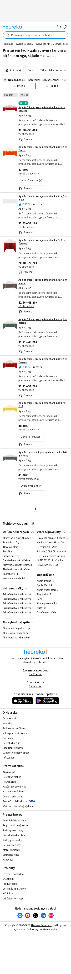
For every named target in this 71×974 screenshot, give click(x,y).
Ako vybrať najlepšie (16, 622)
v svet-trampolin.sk (28, 174)
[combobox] (35, 35)
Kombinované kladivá (14, 578)
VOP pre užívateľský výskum (18, 806)
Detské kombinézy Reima (16, 560)
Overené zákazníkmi (13, 874)
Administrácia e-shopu (15, 820)
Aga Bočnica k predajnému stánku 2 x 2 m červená (41, 242)
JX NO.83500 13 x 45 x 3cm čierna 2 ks (52, 560)
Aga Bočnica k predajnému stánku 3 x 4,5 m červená (42, 360)
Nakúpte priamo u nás (14, 787)
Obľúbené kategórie (16, 532)
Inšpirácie (8, 893)
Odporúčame (45, 575)
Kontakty (8, 723)
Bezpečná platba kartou (15, 801)
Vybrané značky (13, 588)
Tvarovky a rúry (11, 542)
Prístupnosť (9, 758)
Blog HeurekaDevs (13, 748)
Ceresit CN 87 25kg (47, 547)
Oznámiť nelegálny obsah (16, 753)
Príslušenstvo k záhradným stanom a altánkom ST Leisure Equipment (18, 608)
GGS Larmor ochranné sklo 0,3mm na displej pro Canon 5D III (52, 556)
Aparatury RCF (10, 574)
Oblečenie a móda (46, 612)
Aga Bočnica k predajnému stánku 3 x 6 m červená (41, 109)
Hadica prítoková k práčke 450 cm (52, 542)
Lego (39, 599)
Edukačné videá (11, 855)
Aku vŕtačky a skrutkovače (17, 538)
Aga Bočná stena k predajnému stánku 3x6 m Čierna (42, 454)
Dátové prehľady (12, 845)
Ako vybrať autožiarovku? (16, 637)
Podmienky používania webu (42, 929)
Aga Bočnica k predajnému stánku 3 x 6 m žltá (41, 404)
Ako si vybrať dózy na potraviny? (18, 633)
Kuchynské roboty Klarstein (18, 565)
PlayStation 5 (44, 594)
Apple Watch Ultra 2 (47, 590)
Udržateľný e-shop (13, 898)
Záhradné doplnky (62, 44)
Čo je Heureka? (11, 718)
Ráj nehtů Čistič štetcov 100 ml (52, 551)
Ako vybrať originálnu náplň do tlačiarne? (18, 628)
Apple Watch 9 (44, 585)
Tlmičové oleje (10, 547)
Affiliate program (11, 850)
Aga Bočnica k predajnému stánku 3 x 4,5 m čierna (42, 148)
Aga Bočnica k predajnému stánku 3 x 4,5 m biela (42, 198)
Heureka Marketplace (14, 835)
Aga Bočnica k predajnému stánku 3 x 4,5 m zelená (42, 321)
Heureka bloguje (11, 743)
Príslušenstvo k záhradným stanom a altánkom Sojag (18, 603)
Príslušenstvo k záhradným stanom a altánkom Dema (18, 594)
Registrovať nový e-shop (16, 825)
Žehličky (7, 551)
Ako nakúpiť (9, 772)
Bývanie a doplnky (24, 44)
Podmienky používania (14, 728)
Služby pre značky (12, 840)
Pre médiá (8, 738)
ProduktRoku (10, 884)
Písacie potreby (11, 556)
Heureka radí (9, 782)
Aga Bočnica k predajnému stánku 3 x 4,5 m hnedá (42, 281)
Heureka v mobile (12, 777)
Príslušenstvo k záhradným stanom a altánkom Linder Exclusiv (18, 612)
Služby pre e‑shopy (13, 830)
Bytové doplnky (43, 44)
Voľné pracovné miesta (15, 733)
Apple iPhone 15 (45, 581)
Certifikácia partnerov (14, 889)
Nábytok (41, 608)
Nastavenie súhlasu (13, 791)
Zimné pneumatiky (47, 603)
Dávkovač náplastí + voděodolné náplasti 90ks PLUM (52, 538)
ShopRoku (8, 879)
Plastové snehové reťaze (16, 569)
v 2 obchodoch (26, 134)
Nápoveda (8, 860)
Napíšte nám (35, 674)
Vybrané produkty (49, 532)
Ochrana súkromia (12, 796)
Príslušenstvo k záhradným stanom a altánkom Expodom (18, 599)
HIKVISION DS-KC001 (48, 565)
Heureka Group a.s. (41, 925)
